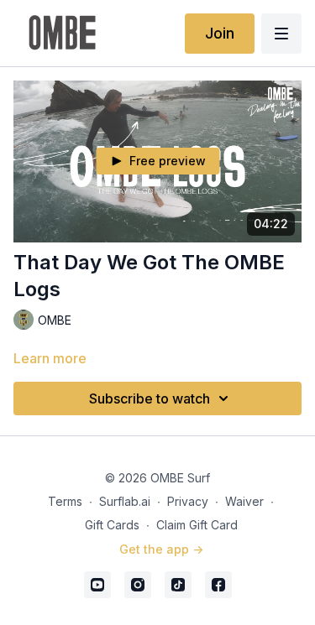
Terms (65, 501)
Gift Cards (112, 525)
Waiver (244, 501)
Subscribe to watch (149, 398)
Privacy (187, 501)
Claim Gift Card (197, 525)
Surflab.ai (124, 501)
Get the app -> (161, 549)
